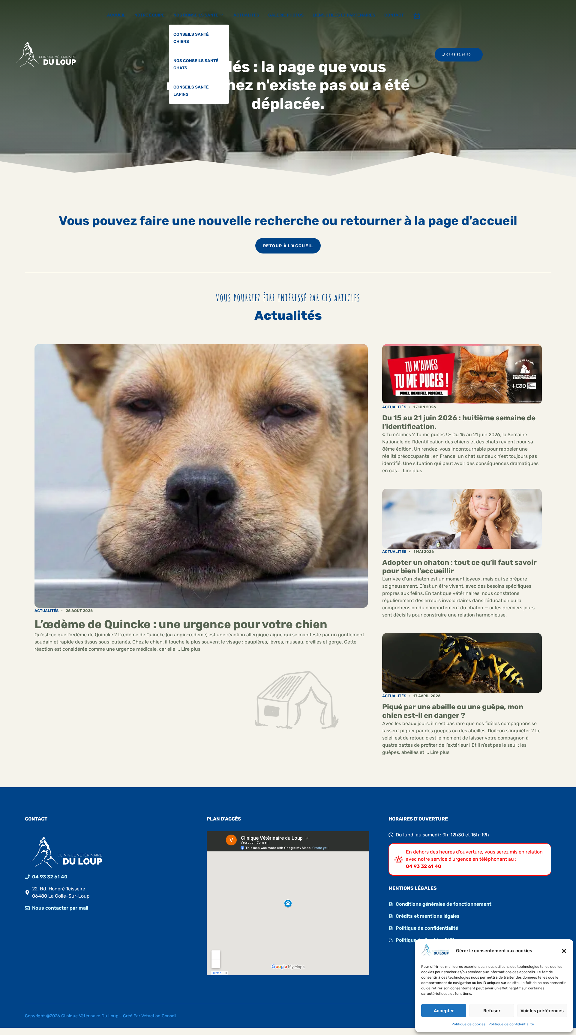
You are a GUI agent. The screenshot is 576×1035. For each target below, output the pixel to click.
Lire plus (190, 649)
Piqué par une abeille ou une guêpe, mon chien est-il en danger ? (452, 711)
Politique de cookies (468, 1024)
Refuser (491, 1010)
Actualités (246, 15)
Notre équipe (149, 15)
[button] (564, 951)
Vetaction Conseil (158, 1015)
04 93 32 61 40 (50, 877)
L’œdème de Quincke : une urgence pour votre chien (180, 624)
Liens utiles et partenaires (344, 15)
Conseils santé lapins (191, 91)
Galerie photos (286, 15)
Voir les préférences (542, 1010)
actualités (46, 610)
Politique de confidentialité (511, 1024)
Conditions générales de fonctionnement (443, 904)
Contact (394, 15)
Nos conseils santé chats (195, 64)
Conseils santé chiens (191, 38)
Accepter (444, 1010)
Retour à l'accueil (288, 245)
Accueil (116, 15)
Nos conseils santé (195, 15)
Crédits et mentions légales (428, 916)
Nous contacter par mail (60, 908)
